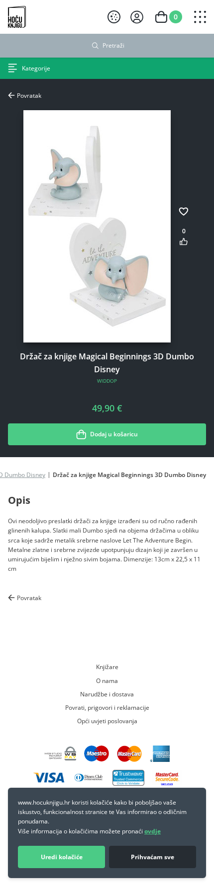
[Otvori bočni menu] (200, 16)
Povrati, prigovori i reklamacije (107, 707)
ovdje (152, 831)
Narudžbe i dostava (107, 694)
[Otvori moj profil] (136, 17)
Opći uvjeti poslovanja (107, 721)
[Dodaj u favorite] (184, 211)
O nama (107, 680)
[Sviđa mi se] (184, 241)
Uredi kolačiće (62, 857)
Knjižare (107, 667)
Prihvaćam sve (152, 857)
